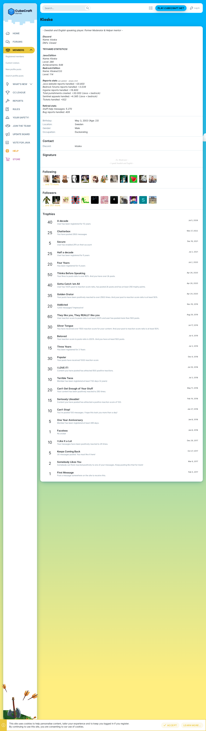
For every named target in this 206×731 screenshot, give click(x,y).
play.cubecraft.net (171, 8)
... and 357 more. (52, 205)
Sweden (79, 124)
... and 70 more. (51, 184)
